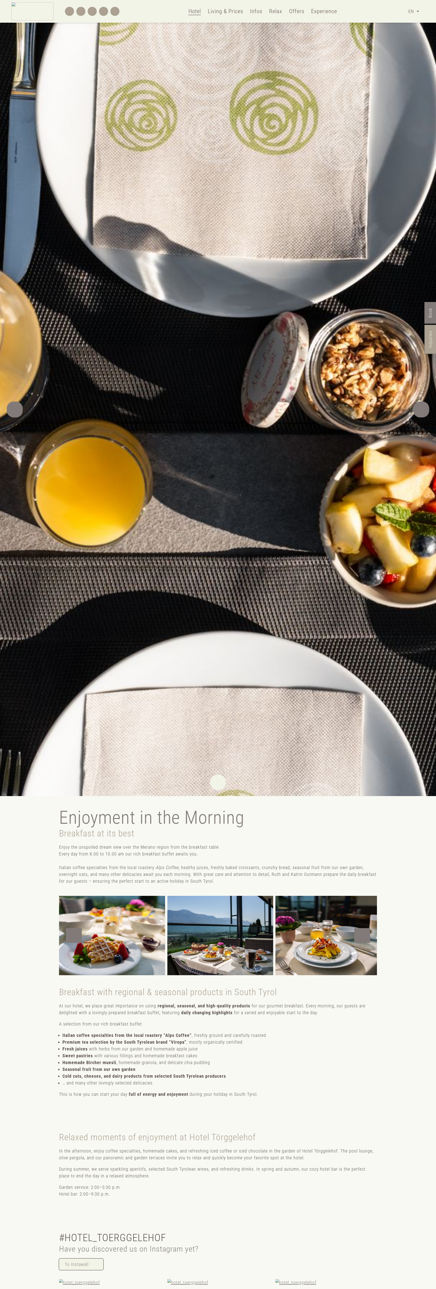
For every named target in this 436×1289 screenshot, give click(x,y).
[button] (15, 409)
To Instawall (77, 1264)
